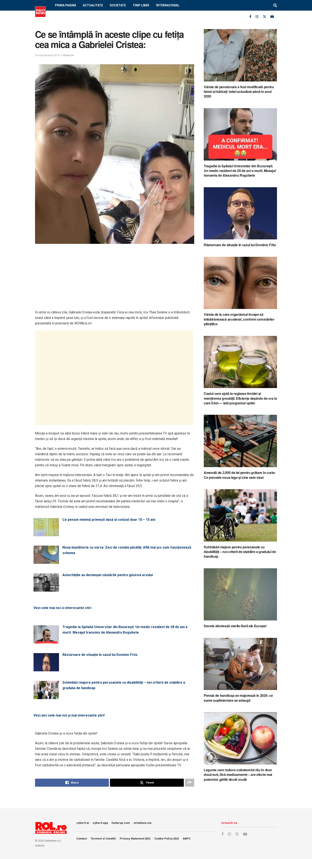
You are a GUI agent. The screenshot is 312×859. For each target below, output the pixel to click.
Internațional (167, 5)
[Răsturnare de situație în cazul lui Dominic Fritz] (46, 669)
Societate (118, 5)
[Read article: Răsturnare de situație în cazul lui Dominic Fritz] (240, 213)
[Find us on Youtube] (272, 17)
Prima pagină (65, 5)
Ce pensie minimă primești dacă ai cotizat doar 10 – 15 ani (108, 520)
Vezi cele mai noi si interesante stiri (62, 608)
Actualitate (93, 5)
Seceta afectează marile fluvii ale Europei (235, 625)
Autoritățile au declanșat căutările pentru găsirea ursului (107, 575)
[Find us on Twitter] (264, 17)
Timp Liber (141, 5)
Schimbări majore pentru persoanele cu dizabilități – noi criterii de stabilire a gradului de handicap (123, 685)
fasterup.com (121, 822)
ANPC (187, 838)
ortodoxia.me (143, 822)
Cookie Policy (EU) (166, 838)
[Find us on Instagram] (257, 17)
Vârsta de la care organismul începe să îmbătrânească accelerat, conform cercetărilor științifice (239, 319)
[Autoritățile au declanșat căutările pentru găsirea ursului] (46, 589)
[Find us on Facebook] (250, 17)
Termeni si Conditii (103, 838)
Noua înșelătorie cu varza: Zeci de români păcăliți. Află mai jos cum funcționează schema (126, 550)
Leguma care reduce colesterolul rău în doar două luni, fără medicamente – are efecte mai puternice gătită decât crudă (238, 774)
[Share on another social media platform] (189, 783)
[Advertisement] (114, 280)
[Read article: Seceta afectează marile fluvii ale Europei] (240, 594)
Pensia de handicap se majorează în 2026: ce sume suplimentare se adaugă (238, 698)
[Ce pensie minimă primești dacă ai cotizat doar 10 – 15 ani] (46, 534)
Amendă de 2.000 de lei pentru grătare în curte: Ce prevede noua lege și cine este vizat (239, 475)
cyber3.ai (82, 822)
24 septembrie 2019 (47, 55)
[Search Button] (275, 5)
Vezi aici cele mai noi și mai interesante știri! (69, 715)
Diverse (68, 55)
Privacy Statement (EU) (135, 838)
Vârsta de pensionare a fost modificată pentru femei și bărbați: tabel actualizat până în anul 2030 (239, 91)
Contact (39, 845)
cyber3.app (100, 822)
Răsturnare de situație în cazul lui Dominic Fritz (100, 655)
